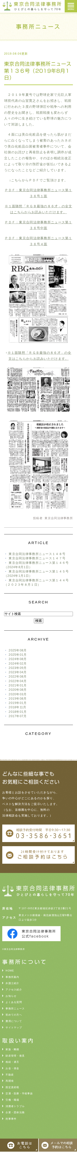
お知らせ (11, 996)
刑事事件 (11, 1118)
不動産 (10, 1074)
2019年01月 (18, 703)
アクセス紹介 (14, 989)
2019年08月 (18, 698)
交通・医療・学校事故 (19, 1093)
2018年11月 (17, 707)
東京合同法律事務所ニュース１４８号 (37, 554)
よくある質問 (14, 1002)
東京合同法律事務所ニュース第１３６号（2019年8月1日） (38, 70)
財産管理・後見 (15, 1055)
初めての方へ (14, 1014)
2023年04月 (18, 672)
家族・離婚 (12, 1049)
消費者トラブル (15, 1106)
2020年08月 (18, 689)
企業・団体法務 (15, 1112)
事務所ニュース (15, 1008)
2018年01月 (18, 711)
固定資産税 (12, 1087)
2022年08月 (18, 676)
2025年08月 (18, 650)
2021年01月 (18, 685)
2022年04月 (18, 681)
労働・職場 (12, 1099)
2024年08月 (18, 659)
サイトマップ (14, 1027)
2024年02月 (18, 663)
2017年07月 (18, 716)
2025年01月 (18, 654)
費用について (14, 1021)
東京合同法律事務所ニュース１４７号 (37, 558)
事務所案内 (12, 977)
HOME (10, 970)
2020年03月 (18, 694)
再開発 (10, 1080)
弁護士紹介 (12, 983)
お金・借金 (12, 1068)
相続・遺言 (12, 1061)
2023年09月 (18, 668)
